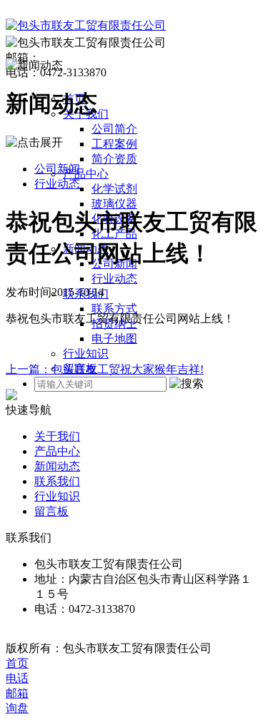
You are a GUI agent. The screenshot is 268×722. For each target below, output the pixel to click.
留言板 (51, 511)
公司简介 (114, 129)
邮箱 (17, 693)
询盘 (17, 708)
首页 (17, 663)
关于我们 (57, 436)
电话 (17, 678)
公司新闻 (57, 169)
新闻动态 (57, 466)
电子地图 (114, 338)
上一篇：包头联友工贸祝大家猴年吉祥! (105, 369)
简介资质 (114, 159)
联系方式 (114, 308)
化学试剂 (114, 189)
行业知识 (86, 353)
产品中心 (86, 174)
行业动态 (114, 279)
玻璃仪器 (114, 204)
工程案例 (114, 144)
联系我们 (57, 481)
